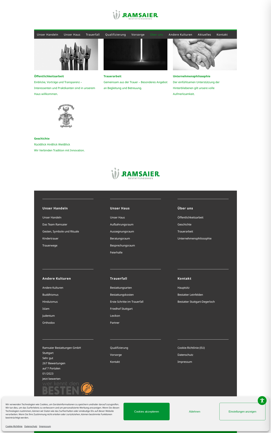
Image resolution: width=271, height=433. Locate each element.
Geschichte (184, 224)
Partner (114, 322)
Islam (45, 308)
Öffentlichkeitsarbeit (190, 217)
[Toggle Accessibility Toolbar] (262, 400)
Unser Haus (117, 217)
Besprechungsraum (122, 245)
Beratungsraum (120, 238)
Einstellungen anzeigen (242, 411)
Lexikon (115, 315)
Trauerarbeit (185, 231)
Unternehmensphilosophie (194, 238)
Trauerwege (49, 245)
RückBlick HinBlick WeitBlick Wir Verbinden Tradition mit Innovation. (59, 144)
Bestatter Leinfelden (190, 294)
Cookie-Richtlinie (14, 426)
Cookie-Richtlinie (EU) (191, 347)
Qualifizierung (119, 347)
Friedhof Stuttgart (121, 308)
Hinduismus (50, 301)
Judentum (48, 315)
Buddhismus (50, 294)
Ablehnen (194, 411)
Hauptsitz (184, 287)
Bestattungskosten (122, 294)
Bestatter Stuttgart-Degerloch (196, 301)
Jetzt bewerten (51, 378)
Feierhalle (116, 252)
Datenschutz (30, 426)
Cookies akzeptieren (146, 411)
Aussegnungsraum (122, 231)
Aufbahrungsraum (121, 224)
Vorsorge (116, 355)
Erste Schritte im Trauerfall (126, 301)
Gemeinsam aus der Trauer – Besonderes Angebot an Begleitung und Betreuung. (135, 82)
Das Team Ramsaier (54, 224)
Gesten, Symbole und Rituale (60, 231)
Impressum (45, 426)
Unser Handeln (51, 217)
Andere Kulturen (52, 287)
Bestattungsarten (121, 287)
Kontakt (115, 362)
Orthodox (48, 322)
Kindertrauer (50, 238)
